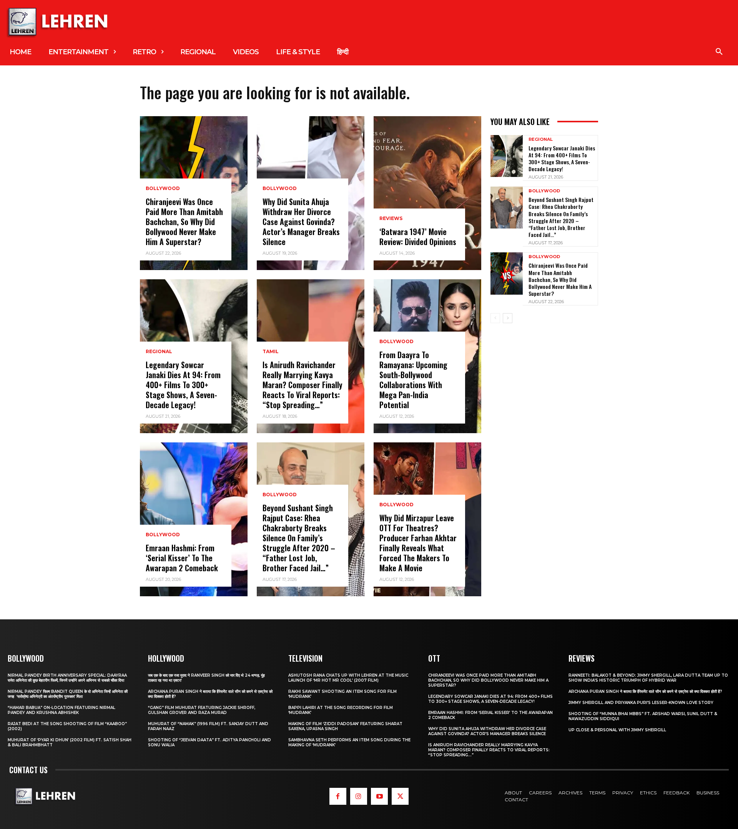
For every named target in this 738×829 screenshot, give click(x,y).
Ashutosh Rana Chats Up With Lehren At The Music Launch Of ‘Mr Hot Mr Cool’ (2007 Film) (348, 678)
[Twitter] (400, 796)
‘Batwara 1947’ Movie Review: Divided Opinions (417, 236)
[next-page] (507, 318)
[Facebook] (337, 796)
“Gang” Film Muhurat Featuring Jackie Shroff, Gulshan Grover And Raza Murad (201, 710)
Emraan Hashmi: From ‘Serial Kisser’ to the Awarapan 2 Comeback (182, 558)
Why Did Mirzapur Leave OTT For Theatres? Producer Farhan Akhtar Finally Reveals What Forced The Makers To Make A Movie (418, 543)
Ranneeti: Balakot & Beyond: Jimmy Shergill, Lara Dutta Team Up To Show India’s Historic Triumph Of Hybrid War (648, 678)
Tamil (271, 351)
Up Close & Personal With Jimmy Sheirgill (617, 729)
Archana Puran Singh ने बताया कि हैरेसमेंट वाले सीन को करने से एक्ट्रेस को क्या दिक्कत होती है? (645, 691)
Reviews (390, 218)
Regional (159, 351)
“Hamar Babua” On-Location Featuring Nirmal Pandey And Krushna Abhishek (61, 710)
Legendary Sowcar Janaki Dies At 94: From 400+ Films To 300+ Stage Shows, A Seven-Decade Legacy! (183, 384)
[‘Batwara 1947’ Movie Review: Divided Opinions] (427, 193)
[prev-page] (495, 318)
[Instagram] (358, 796)
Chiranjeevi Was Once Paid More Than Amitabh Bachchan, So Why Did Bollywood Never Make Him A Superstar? (184, 221)
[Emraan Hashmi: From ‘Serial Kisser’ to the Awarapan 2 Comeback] (194, 519)
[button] (719, 52)
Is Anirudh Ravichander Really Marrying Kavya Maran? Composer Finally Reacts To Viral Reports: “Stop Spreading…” (302, 384)
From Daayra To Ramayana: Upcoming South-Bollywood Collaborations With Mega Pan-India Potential (413, 379)
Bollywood (163, 188)
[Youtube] (379, 796)
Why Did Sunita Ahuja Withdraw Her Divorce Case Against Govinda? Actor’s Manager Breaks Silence (301, 221)
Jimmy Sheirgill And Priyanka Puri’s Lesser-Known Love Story (640, 702)
